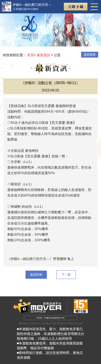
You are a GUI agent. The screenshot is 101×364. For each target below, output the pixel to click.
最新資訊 (43, 55)
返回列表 (36, 274)
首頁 (30, 55)
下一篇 (66, 274)
